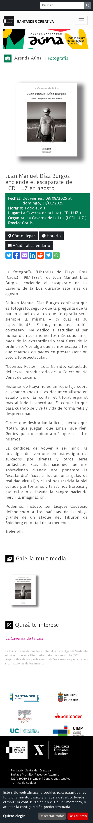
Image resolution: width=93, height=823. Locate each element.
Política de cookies (24, 782)
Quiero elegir (14, 816)
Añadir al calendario (31, 245)
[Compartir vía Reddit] (40, 255)
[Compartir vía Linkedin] (32, 255)
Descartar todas (52, 816)
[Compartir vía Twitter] (8, 255)
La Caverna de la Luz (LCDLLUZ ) (51, 213)
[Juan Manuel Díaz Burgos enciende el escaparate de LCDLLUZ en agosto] (46, 119)
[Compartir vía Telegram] (48, 255)
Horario (53, 236)
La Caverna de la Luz (24, 638)
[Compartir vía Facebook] (16, 255)
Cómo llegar (23, 236)
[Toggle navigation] (81, 20)
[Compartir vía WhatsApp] (56, 255)
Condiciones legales (57, 778)
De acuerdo (78, 816)
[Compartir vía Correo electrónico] (24, 255)
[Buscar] (87, 5)
